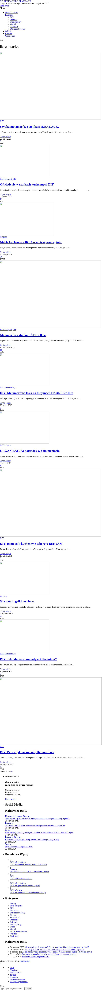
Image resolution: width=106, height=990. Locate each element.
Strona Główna (11, 12)
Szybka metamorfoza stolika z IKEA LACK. (29, 126)
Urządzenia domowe (13, 816)
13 (1, 199)
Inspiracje (14, 26)
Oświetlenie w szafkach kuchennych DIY (27, 184)
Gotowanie (14, 917)
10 (1, 465)
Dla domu (14, 910)
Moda (12, 927)
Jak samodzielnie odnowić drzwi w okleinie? (28, 864)
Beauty (13, 903)
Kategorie (9, 15)
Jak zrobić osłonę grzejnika (21, 878)
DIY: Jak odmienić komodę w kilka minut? (28, 659)
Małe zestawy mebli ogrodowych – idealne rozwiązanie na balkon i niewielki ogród (39, 832)
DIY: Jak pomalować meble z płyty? (25, 885)
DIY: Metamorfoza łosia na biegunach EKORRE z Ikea (36, 393)
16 (1, 350)
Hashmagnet (25, 961)
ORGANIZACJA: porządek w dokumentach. (30, 450)
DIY (12, 17)
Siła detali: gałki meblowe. (17, 601)
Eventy (13, 915)
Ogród (13, 24)
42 (1, 767)
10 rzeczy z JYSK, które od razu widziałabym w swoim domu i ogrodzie (35, 825)
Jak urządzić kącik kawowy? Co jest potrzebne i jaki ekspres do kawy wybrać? (37, 818)
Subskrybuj (4, 6)
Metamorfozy (15, 22)
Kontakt (8, 33)
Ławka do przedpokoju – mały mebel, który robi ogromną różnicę (32, 839)
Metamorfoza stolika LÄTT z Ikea (23, 335)
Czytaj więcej (5, 136)
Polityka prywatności (19, 982)
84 (1, 257)
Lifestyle (13, 922)
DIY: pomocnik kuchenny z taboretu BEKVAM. (31, 543)
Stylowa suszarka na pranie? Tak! (19, 846)
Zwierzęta (14, 936)
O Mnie (8, 31)
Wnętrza (13, 19)
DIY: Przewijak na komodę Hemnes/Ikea (27, 752)
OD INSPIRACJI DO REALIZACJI (15, 1)
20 (1, 616)
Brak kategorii (6, 179)
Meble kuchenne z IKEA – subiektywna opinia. (31, 242)
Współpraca (10, 36)
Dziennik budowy (17, 29)
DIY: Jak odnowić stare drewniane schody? (28, 892)
